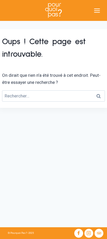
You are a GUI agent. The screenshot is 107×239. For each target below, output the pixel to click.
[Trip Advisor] (99, 233)
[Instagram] (88, 233)
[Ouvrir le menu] (99, 10)
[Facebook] (78, 233)
